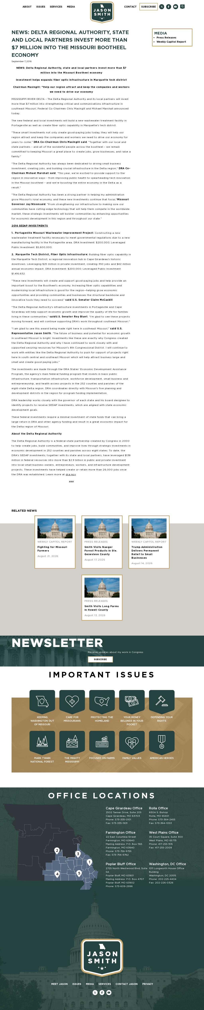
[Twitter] (161, 6)
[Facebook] (168, 6)
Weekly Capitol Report (171, 41)
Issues (40, 6)
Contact (130, 6)
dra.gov (71, 474)
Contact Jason (127, 984)
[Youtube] (175, 6)
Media (71, 6)
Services (56, 6)
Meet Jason (59, 984)
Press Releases (166, 37)
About (27, 6)
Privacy (147, 984)
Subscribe (148, 6)
